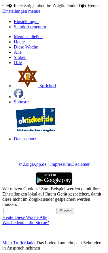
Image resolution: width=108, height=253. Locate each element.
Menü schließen (28, 36)
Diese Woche (26, 46)
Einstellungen (15, 11)
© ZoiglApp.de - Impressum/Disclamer (54, 164)
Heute (19, 41)
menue (34, 11)
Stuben (20, 57)
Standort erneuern (30, 26)
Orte (18, 62)
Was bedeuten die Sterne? (25, 222)
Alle (18, 52)
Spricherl (47, 85)
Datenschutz (25, 138)
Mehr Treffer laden (19, 242)
